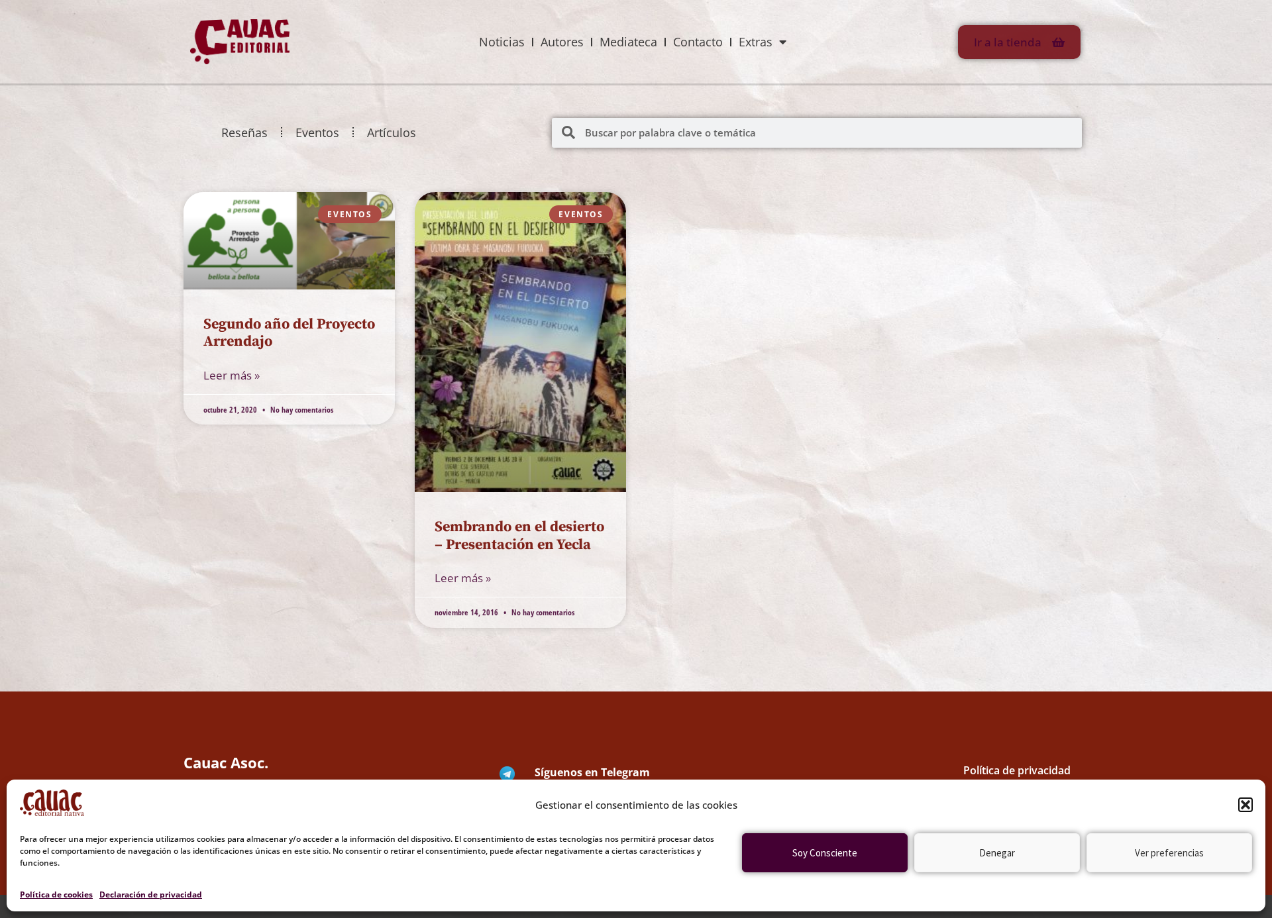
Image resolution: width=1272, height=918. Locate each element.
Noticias (502, 42)
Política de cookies (56, 894)
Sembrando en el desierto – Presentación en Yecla (519, 535)
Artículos (391, 132)
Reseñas (244, 132)
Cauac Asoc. (226, 762)
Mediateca (628, 42)
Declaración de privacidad (150, 894)
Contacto (698, 42)
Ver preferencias (1169, 852)
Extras (755, 42)
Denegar (997, 852)
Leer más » (231, 375)
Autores (562, 42)
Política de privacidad (1017, 770)
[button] (1245, 804)
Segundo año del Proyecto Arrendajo (289, 332)
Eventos (317, 132)
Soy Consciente (824, 852)
